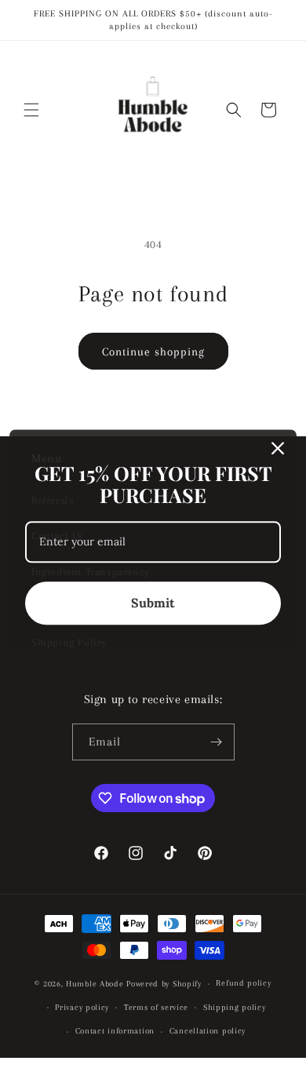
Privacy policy (82, 1007)
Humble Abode (94, 984)
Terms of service (156, 1007)
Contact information (115, 1031)
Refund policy (243, 983)
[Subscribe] (216, 742)
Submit (153, 603)
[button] (31, 110)
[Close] (278, 448)
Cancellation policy (207, 1031)
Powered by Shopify (164, 984)
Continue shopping (153, 351)
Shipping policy (234, 1007)
